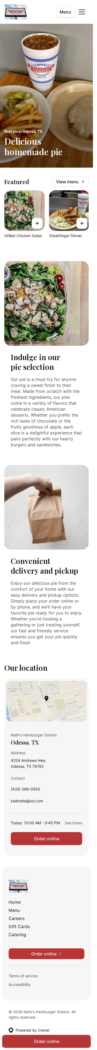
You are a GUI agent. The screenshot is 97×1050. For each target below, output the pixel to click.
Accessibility (19, 984)
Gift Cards (19, 926)
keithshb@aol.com (27, 802)
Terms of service (23, 975)
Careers (17, 918)
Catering (17, 934)
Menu (65, 12)
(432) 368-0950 (25, 790)
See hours (73, 822)
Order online (46, 838)
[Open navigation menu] (82, 11)
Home (15, 902)
